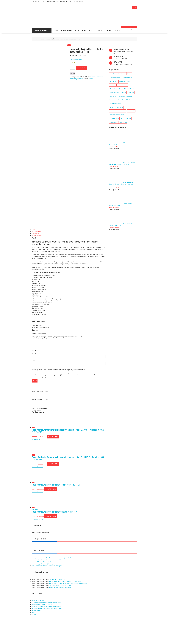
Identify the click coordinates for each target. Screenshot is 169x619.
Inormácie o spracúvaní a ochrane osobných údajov (46, 606)
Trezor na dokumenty (115, 103)
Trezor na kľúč (131, 111)
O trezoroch (108, 30)
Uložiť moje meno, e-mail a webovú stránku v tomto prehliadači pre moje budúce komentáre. (58, 369)
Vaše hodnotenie (36, 339)
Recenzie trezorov (66, 30)
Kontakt (117, 30)
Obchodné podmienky (38, 601)
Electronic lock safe (115, 77)
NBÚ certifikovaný (122, 85)
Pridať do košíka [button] (53, 436)
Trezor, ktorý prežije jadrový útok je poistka (44, 564)
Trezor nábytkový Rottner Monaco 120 (60, 587)
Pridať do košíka (81, 68)
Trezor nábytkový (114, 118)
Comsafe (129, 74)
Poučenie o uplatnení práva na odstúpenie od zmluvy (47, 602)
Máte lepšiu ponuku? (76, 59)
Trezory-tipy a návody (95, 30)
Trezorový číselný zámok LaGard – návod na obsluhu (47, 560)
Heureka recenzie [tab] (37, 235)
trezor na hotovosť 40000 (116, 107)
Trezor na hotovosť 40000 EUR (118, 111)
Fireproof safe (113, 81)
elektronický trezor (127, 77)
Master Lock (113, 85)
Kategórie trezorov (41, 30)
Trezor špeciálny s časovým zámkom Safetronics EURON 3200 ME (68, 583)
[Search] (101, 9)
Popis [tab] (33, 230)
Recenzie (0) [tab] (35, 233)
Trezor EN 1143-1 (126, 100)
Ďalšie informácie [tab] (37, 232)
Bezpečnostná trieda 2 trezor (117, 74)
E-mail (34, 361)
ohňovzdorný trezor (115, 92)
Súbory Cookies (36, 610)
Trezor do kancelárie (115, 100)
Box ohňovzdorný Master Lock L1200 (60, 585)
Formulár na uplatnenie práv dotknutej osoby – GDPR (47, 608)
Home (57, 30)
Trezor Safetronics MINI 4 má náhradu (43, 562)
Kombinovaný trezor (124, 81)
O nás (33, 612)
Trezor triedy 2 (123, 122)
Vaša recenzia (36, 350)
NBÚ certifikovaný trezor (116, 89)
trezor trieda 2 (113, 122)
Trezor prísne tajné (126, 118)
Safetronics (131, 92)
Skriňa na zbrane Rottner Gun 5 (58, 579)
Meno (34, 354)
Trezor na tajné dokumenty (117, 114)
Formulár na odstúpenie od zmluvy (41, 604)
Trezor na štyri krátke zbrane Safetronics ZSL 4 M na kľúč (65, 581)
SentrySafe (113, 96)
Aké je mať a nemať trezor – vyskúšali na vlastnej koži (47, 566)
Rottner (91, 79)
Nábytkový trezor (129, 89)
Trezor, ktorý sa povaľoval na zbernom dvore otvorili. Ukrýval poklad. (51, 558)
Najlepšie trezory (80, 30)
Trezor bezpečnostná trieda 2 (125, 96)
